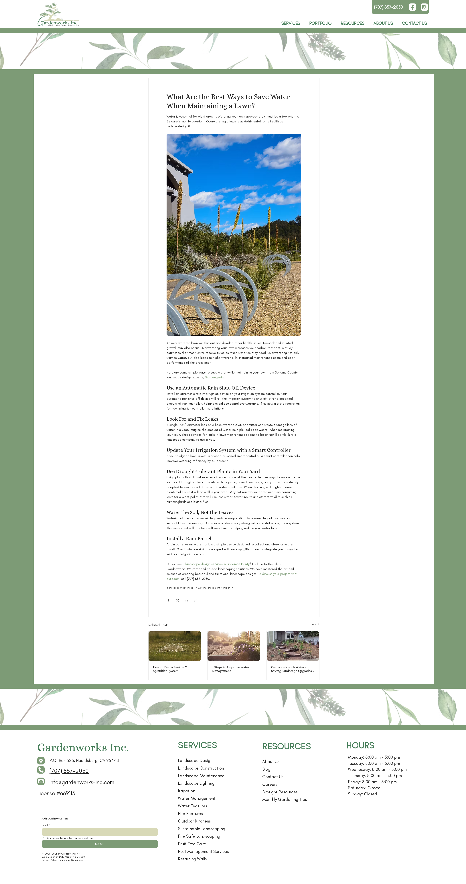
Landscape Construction (201, 768)
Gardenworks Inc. (83, 747)
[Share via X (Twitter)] (177, 600)
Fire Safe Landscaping (199, 836)
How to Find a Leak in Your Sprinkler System (172, 669)
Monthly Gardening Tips (284, 799)
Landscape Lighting (196, 783)
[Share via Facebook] (168, 600)
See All (315, 624)
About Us (270, 761)
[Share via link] (195, 600)
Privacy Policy (49, 859)
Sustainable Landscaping (201, 828)
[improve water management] (234, 646)
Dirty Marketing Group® (72, 856)
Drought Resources (280, 791)
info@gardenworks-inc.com (81, 782)
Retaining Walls (192, 858)
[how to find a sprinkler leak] (175, 646)
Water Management (209, 587)
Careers (269, 784)
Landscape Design (195, 760)
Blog (266, 769)
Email (46, 825)
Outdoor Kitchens (194, 821)
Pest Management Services (203, 851)
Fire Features (190, 813)
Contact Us (272, 776)
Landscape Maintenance (181, 587)
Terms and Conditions (71, 859)
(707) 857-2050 (388, 7)
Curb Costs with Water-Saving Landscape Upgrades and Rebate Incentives (291, 669)
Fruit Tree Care (192, 843)
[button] (352, 23)
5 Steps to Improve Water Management (230, 669)
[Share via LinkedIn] (186, 600)
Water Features (192, 805)
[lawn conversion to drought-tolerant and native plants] (293, 646)
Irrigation (228, 587)
